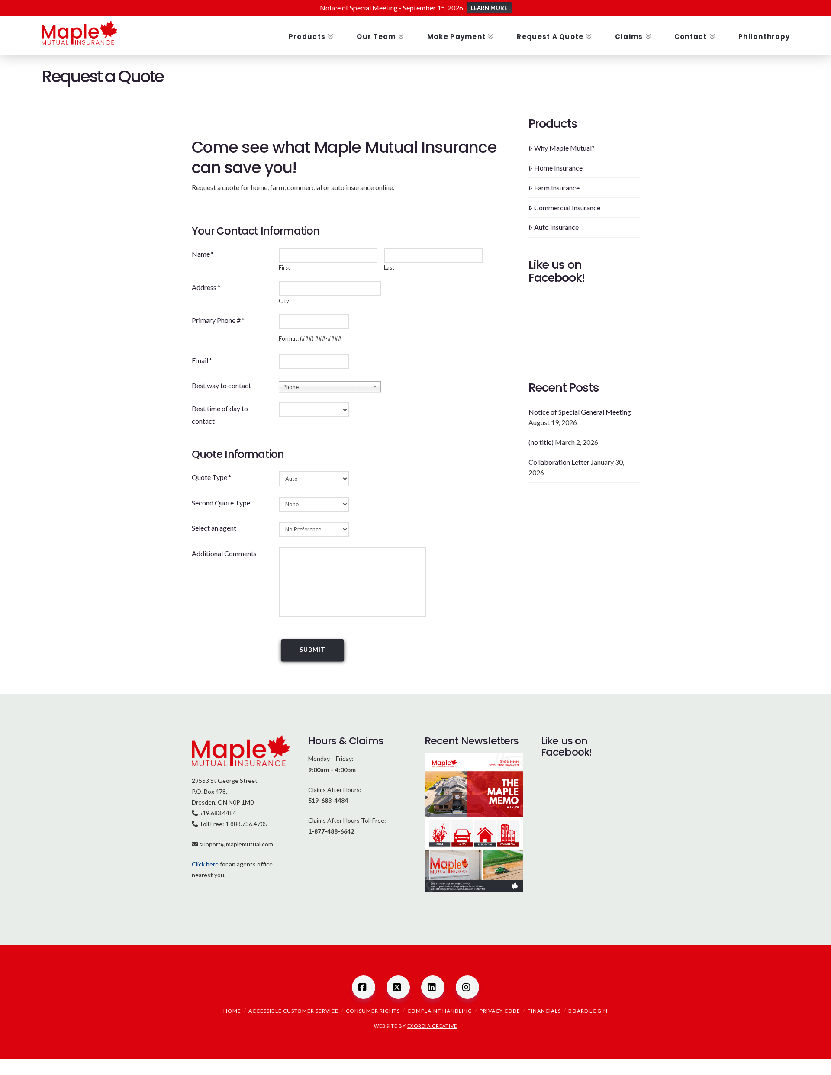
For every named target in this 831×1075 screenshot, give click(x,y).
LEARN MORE (489, 7)
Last (389, 267)
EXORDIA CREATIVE (432, 1026)
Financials (544, 1010)
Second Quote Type (221, 503)
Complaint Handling (439, 1010)
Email (202, 360)
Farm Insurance (557, 187)
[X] (398, 987)
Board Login (588, 1010)
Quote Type (211, 477)
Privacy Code (500, 1010)
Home (232, 1010)
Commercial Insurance (567, 207)
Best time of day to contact (220, 414)
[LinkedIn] (432, 987)
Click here (205, 864)
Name (203, 254)
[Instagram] (467, 987)
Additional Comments (224, 553)
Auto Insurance (556, 227)
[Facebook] (363, 987)
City (284, 301)
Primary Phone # (218, 320)
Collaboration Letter (558, 462)
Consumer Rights (373, 1010)
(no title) (541, 442)
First (284, 267)
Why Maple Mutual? (564, 148)
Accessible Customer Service (293, 1010)
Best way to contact (221, 385)
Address (206, 287)
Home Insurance (558, 168)
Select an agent (214, 528)
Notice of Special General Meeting (579, 412)
